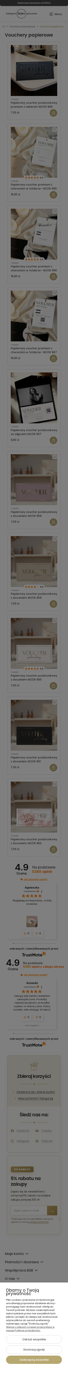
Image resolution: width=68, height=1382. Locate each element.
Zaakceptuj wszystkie (34, 1360)
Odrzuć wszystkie (34, 1339)
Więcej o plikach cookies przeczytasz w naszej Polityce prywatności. (30, 1328)
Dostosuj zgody (34, 1349)
